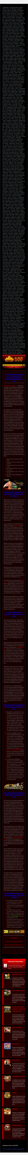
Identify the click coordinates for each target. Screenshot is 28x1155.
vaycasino (21, 7)
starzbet (4, 64)
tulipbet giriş (17, 126)
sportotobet (5, 100)
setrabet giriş (22, 29)
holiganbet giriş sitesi (6, 153)
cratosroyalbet (6, 71)
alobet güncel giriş (21, 90)
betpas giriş (22, 259)
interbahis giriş (21, 106)
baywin (14, 266)
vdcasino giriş (5, 163)
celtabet (15, 61)
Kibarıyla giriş (5, 213)
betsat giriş (14, 10)
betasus (4, 30)
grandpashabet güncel (13, 152)
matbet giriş (5, 22)
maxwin (6, 58)
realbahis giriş (10, 39)
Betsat (21, 97)
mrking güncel (8, 20)
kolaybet (23, 101)
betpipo (14, 97)
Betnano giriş (20, 24)
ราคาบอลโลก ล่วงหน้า (18, 990)
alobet (6, 116)
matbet (16, 88)
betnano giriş (16, 98)
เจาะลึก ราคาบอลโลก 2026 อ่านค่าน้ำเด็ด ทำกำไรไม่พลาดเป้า (18, 1009)
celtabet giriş (9, 33)
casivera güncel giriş (9, 155)
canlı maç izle (23, 53)
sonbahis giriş (5, 84)
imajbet (4, 171)
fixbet (9, 67)
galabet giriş (9, 97)
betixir (18, 32)
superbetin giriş (16, 35)
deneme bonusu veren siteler (19, 49)
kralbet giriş (9, 156)
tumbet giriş (19, 253)
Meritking (4, 98)
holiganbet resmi (20, 111)
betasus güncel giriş (13, 93)
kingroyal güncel (15, 53)
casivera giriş (14, 256)
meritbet (9, 194)
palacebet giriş (13, 90)
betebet (15, 78)
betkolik (16, 214)
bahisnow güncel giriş (16, 195)
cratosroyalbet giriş (6, 48)
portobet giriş (8, 42)
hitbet (12, 350)
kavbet (4, 120)
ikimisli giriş (4, 91)
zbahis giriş (4, 87)
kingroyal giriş (17, 40)
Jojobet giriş (14, 104)
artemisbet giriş (8, 305)
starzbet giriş (17, 207)
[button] (14, 367)
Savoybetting (5, 174)
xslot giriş (7, 145)
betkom (4, 117)
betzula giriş (9, 226)
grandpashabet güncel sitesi (12, 337)
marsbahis (5, 24)
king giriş (20, 201)
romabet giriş (22, 23)
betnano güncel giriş (6, 223)
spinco (3, 14)
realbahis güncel (5, 45)
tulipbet (10, 314)
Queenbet (14, 289)
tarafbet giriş (10, 198)
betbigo (4, 294)
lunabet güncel (19, 140)
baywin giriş (10, 78)
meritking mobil (19, 266)
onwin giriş (15, 62)
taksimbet (9, 10)
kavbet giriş (10, 61)
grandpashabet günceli (12, 333)
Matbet (11, 52)
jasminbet (19, 116)
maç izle (20, 104)
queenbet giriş (13, 330)
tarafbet (15, 24)
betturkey (14, 110)
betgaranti (4, 95)
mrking (20, 38)
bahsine (22, 39)
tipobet (20, 12)
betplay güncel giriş (20, 77)
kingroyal (8, 17)
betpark (13, 46)
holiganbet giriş (14, 30)
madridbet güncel (16, 343)
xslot (3, 52)
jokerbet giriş (13, 69)
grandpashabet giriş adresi (19, 155)
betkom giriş (10, 94)
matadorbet (21, 81)
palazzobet (4, 276)
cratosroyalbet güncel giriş (17, 103)
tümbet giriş (7, 69)
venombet (7, 81)
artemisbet (4, 146)
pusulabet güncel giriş (9, 185)
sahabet (12, 88)
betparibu (12, 205)
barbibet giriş (21, 250)
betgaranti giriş (8, 46)
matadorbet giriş (5, 243)
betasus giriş (5, 178)
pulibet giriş (11, 58)
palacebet (19, 217)
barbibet (18, 313)
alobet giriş (10, 24)
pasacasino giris (15, 305)
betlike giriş (7, 218)
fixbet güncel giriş (6, 90)
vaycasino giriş (18, 19)
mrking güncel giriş (9, 149)
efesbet (4, 9)
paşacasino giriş (15, 23)
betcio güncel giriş (20, 13)
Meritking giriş (18, 137)
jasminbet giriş (14, 230)
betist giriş (12, 126)
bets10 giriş (7, 101)
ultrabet (9, 246)
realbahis (7, 52)
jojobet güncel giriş (6, 265)
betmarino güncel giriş (17, 224)
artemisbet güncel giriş (17, 221)
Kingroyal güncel (5, 310)
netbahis (10, 172)
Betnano (13, 223)
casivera (15, 220)
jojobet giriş (19, 9)
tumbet (8, 117)
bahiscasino (13, 77)
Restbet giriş (19, 275)
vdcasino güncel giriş (17, 171)
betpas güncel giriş (21, 220)
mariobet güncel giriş (12, 22)
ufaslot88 (15, 1044)
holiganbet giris (17, 272)
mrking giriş (20, 14)
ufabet (14, 1093)
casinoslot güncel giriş (7, 53)
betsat (21, 16)
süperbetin (15, 123)
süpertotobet (10, 98)
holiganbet (21, 48)
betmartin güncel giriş (17, 245)
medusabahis (5, 140)
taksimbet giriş (5, 236)
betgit (24, 61)
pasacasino (10, 123)
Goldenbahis (20, 182)
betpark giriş (10, 43)
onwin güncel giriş (11, 16)
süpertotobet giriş (20, 289)
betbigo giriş (10, 272)
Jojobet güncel (20, 308)
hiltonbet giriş (13, 349)
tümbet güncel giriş (16, 239)
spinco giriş (21, 214)
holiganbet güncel (6, 77)
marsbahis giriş (13, 9)
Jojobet (4, 122)
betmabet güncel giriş (12, 334)
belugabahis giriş (6, 55)
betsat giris (20, 62)
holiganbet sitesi (12, 51)
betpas (10, 23)
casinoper (18, 79)
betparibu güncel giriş (6, 27)
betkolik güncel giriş (6, 211)
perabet (22, 82)
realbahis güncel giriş (21, 69)
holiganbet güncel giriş (17, 179)
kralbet (16, 117)
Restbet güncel (17, 329)
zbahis (6, 19)
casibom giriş (5, 51)
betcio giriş (5, 61)
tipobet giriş (21, 174)
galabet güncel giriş (6, 150)
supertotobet (11, 119)
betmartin (4, 198)
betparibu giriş (20, 169)
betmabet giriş (17, 39)
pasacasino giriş (10, 64)
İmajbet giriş (13, 169)
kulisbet (6, 195)
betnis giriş (13, 208)
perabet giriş (18, 237)
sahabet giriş (5, 172)
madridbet (22, 161)
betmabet (22, 298)
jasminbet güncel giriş (7, 287)
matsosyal (16, 181)
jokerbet (4, 97)
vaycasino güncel (14, 67)
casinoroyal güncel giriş (7, 26)
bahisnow (4, 107)
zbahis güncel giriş (16, 27)
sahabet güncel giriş (20, 51)
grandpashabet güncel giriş (10, 108)
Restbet (4, 13)
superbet (18, 211)
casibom (9, 65)
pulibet (14, 129)
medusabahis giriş (6, 139)
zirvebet (4, 17)
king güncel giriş (14, 91)
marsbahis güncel (20, 20)
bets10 (15, 142)
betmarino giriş (19, 45)
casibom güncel (11, 87)
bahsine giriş (16, 52)
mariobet (10, 188)
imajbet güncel (5, 72)
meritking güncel (5, 7)
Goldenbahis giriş (11, 95)
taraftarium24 (19, 36)
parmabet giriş (20, 85)
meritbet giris (9, 13)
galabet (20, 84)
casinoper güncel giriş (14, 210)
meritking (4, 10)
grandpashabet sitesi (15, 323)
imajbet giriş (15, 81)
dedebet (22, 33)
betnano (17, 16)
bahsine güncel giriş (10, 175)
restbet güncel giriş (12, 352)
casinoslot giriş (18, 95)
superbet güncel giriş (15, 166)
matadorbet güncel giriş (13, 38)
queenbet (21, 305)
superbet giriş (5, 177)
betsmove (8, 326)
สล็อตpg (14, 1109)
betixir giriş (11, 142)
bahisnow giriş (14, 204)
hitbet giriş (23, 258)
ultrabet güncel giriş (10, 214)
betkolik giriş (11, 187)
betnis (23, 352)
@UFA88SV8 (15, 916)
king (3, 12)
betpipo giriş (10, 245)
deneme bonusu (14, 48)
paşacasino (4, 207)
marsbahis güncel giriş (9, 201)
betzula (4, 127)
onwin (7, 9)
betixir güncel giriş (16, 304)
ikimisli (3, 175)
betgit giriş (10, 130)
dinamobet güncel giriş (13, 346)
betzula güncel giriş (6, 263)
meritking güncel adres (7, 49)
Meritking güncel (12, 32)
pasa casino (18, 229)
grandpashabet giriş (12, 59)
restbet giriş (18, 17)
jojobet (20, 72)
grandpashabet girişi (6, 103)
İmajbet (6, 250)
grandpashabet (22, 88)
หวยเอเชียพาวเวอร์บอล (18, 1076)
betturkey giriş (5, 143)
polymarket (14, 246)
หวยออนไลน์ (15, 1060)
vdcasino (14, 156)
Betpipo (4, 300)
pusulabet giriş (20, 78)
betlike (10, 129)
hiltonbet (22, 207)
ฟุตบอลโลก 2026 (17, 974)
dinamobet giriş (10, 135)
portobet (4, 88)
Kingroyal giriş (15, 148)
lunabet (17, 46)
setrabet (16, 72)
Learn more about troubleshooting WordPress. (13, 1149)
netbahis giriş (5, 93)
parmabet (8, 181)
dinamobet (11, 177)
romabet (4, 156)
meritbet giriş (5, 23)
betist (20, 127)
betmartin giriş (17, 133)
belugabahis (16, 135)
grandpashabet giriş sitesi (17, 284)
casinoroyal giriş (5, 79)
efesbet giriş (21, 26)
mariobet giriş (21, 30)
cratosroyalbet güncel (7, 62)
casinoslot (4, 323)
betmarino (13, 17)
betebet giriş (12, 36)
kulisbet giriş (13, 68)
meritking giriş (5, 35)
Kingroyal (14, 116)
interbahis (20, 142)
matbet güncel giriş (14, 7)
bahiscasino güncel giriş (7, 313)
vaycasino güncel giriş (13, 84)
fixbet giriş (8, 124)
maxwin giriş (14, 159)
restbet (14, 13)
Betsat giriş (4, 295)
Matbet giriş (7, 12)
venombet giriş (20, 288)
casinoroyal (15, 145)
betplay (4, 181)
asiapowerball (16, 1125)
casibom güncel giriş (15, 82)
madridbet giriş (11, 19)
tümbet (8, 281)
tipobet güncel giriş (6, 68)
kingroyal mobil (12, 339)
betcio (19, 75)
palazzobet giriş (15, 153)
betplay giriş (8, 120)
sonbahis (9, 197)
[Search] (23, 365)
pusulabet (11, 72)
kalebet (6, 75)
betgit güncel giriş (14, 124)
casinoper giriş (5, 142)
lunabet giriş (22, 94)
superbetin (9, 122)
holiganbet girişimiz (14, 12)
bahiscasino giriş (6, 230)
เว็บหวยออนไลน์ (16, 1027)
